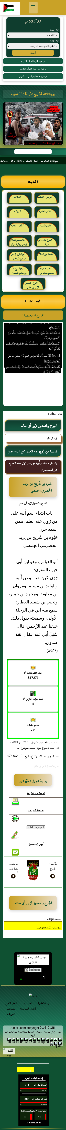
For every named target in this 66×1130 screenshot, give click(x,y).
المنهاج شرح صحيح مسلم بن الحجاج (47, 272)
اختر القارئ (54, 41)
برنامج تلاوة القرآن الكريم (33, 61)
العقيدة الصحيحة (28, 1008)
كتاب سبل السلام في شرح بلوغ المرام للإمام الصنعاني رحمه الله (19, 243)
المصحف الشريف (11, 1011)
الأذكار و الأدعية (17, 225)
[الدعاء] (33, 996)
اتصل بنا (28, 1003)
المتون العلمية (45, 225)
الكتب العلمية (45, 211)
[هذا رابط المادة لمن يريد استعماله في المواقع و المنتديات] (15, 835)
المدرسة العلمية (45, 1003)
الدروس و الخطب (45, 197)
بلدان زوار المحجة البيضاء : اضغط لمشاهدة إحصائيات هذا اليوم (33, 1033)
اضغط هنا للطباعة (36, 793)
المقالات (17, 197)
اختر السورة (54, 30)
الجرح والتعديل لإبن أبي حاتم (32, 285)
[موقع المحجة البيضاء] (33, 124)
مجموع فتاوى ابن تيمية (45, 242)
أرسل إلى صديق (36, 844)
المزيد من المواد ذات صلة (49, 927)
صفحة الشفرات (35, 810)
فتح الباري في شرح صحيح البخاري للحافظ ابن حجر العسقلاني (18, 258)
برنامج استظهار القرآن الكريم (33, 76)
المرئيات (17, 211)
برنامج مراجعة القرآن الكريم (33, 68)
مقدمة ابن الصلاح (45, 254)
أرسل (33, 52)
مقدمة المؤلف (54, 919)
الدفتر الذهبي (11, 1003)
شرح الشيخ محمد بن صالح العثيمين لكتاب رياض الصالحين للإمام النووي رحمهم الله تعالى (19, 272)
